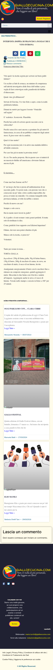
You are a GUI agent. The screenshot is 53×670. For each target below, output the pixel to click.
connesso (18, 538)
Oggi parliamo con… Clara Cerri (22, 308)
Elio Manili (10, 496)
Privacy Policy (17, 653)
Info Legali (6, 653)
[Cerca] (49, 25)
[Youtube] (13, 584)
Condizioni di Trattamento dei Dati (15, 655)
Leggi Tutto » (9, 328)
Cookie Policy (7, 659)
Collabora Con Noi (15, 600)
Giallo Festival (12, 414)
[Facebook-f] (4, 584)
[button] (2, 19)
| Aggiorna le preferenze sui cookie (26, 659)
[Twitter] (8, 584)
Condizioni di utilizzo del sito (35, 653)
